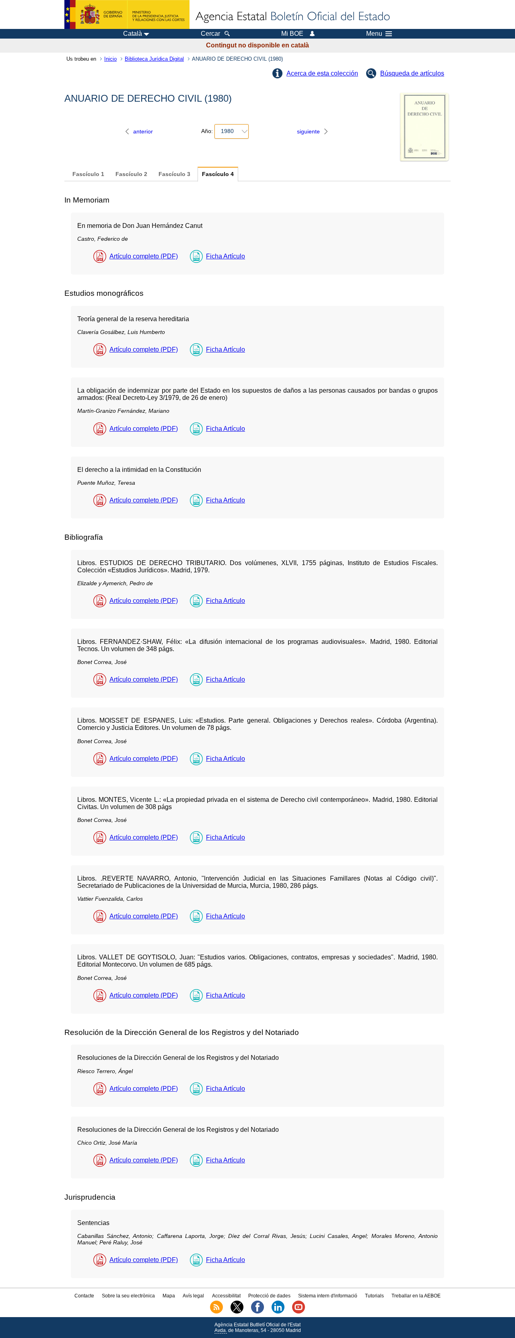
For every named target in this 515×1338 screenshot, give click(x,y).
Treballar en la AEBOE (416, 1296)
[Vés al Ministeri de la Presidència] (127, 14)
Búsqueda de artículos (412, 73)
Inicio (110, 59)
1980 (227, 131)
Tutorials (374, 1296)
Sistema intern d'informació (327, 1296)
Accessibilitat (226, 1296)
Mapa (169, 1296)
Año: (207, 131)
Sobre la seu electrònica (128, 1296)
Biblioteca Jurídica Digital (154, 59)
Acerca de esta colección (322, 73)
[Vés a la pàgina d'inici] (292, 17)
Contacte (84, 1296)
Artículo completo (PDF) (143, 256)
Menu (374, 34)
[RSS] (216, 1312)
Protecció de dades (269, 1296)
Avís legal (193, 1296)
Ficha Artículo (225, 256)
